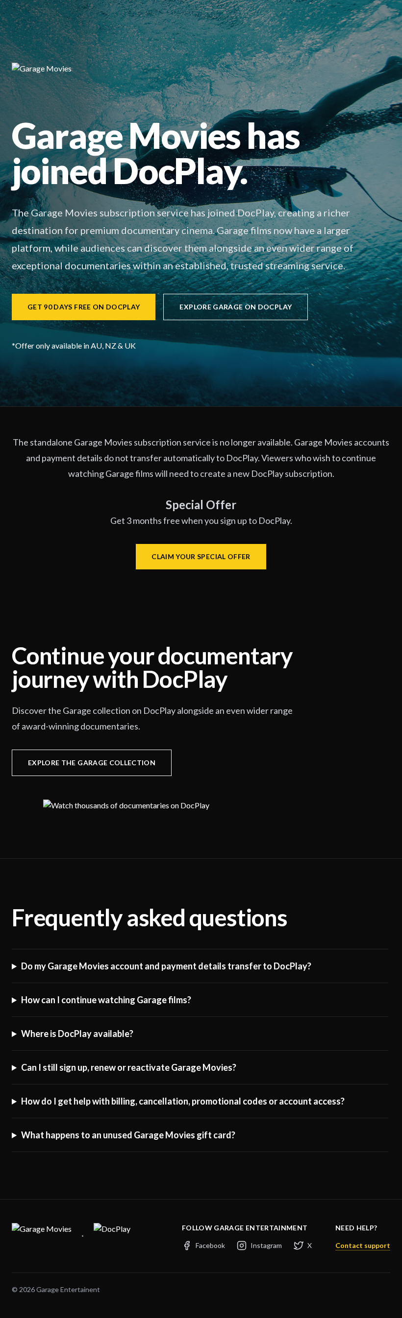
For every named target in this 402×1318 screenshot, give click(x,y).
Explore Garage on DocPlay (235, 307)
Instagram (266, 1245)
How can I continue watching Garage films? (106, 999)
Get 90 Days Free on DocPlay (83, 307)
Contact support (362, 1245)
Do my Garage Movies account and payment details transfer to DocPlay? (166, 966)
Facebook (210, 1245)
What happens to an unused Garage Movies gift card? (128, 1135)
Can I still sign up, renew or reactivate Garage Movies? (128, 1067)
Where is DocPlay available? (77, 1033)
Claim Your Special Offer (200, 556)
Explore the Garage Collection (91, 762)
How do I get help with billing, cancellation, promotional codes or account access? (183, 1101)
